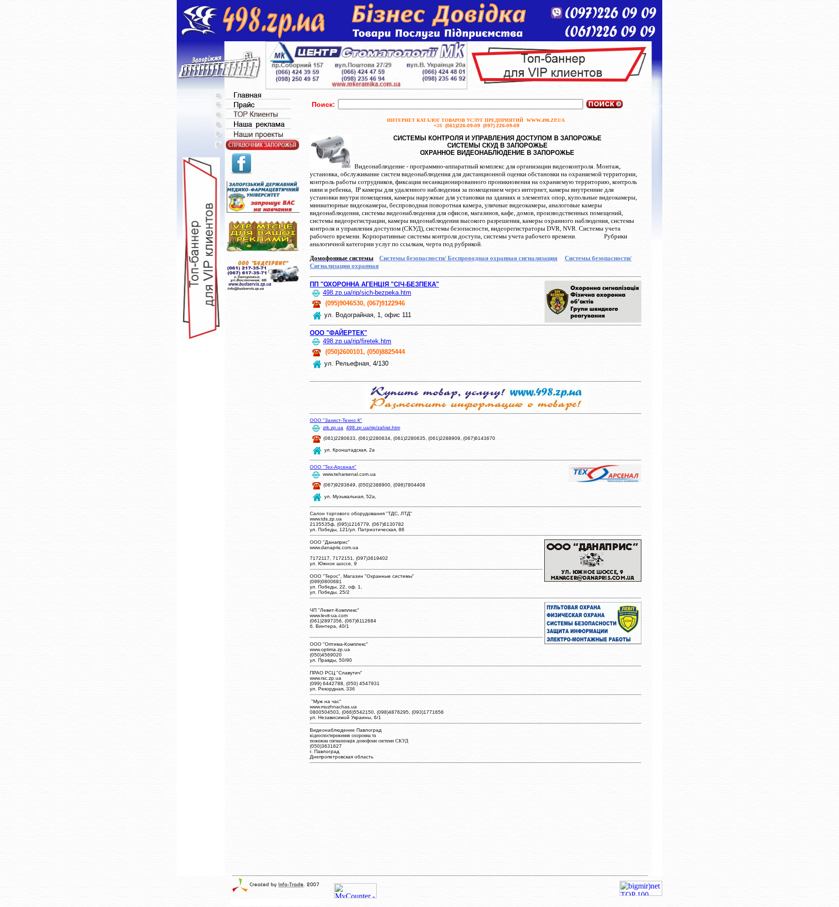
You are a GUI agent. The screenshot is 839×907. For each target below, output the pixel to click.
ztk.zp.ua (333, 427)
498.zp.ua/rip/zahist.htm (373, 427)
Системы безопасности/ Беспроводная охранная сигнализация (468, 258)
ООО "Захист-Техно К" (336, 420)
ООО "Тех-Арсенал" (333, 467)
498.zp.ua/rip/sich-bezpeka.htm (367, 292)
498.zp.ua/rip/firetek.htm (357, 341)
